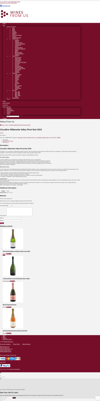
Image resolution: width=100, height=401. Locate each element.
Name (2, 218)
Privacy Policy (16, 344)
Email (1, 220)
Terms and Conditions (5, 344)
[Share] (3, 399)
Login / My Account (7, 339)
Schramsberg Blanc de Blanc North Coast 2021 (16, 251)
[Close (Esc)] (4, 399)
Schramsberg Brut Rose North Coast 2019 (15, 330)
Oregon (24, 137)
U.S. (36, 137)
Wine (47, 137)
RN (53, 137)
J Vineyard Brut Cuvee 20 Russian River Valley (16, 278)
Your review (3, 215)
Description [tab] (5, 140)
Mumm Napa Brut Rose (9, 304)
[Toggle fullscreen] (1, 399)
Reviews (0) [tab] (6, 142)
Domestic (20, 137)
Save (14, 397)
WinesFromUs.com (8, 341)
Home (4, 335)
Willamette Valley (42, 137)
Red (33, 137)
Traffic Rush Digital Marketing (14, 369)
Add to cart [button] (8, 253)
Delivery (5, 338)
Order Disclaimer (26, 344)
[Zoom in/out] (0, 399)
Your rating (3, 205)
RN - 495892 (57, 137)
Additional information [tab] (8, 141)
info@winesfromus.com (5, 351)
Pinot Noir (29, 137)
